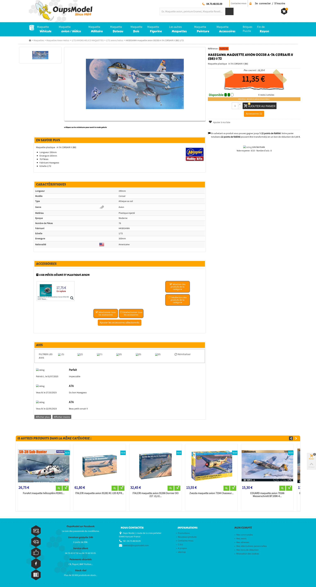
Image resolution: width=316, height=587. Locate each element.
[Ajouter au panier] (66, 488)
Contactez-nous (238, 3)
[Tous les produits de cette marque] (194, 154)
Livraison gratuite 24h (80, 537)
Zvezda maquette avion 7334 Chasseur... (211, 493)
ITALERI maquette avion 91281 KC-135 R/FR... (99, 493)
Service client (80, 548)
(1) (101, 354)
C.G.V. (179, 544)
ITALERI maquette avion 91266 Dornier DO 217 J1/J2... (155, 495)
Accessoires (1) (254, 113)
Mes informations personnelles (250, 546)
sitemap (181, 551)
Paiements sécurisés (80, 559)
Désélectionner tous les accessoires (132, 313)
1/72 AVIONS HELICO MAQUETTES (88, 40)
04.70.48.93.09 (214, 4)
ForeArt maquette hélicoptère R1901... (44, 493)
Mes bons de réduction (246, 549)
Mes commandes (243, 534)
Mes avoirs (240, 538)
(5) (62, 354)
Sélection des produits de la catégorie (178, 287)
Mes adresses (241, 542)
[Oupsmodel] (60, 10)
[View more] (59, 488)
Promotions (183, 533)
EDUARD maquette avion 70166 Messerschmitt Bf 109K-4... (267, 495)
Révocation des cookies (246, 553)
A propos (181, 548)
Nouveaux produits (186, 536)
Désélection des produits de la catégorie (179, 300)
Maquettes (39, 40)
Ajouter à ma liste (221, 122)
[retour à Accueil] (30, 40)
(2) (81, 354)
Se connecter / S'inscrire (270, 3)
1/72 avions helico (114, 40)
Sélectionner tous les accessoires (107, 313)
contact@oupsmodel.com (136, 545)
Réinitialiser (184, 354)
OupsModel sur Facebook (80, 526)
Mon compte (243, 527)
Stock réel (80, 570)
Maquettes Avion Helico (57, 40)
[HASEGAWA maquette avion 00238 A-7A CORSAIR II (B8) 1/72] (40, 55)
